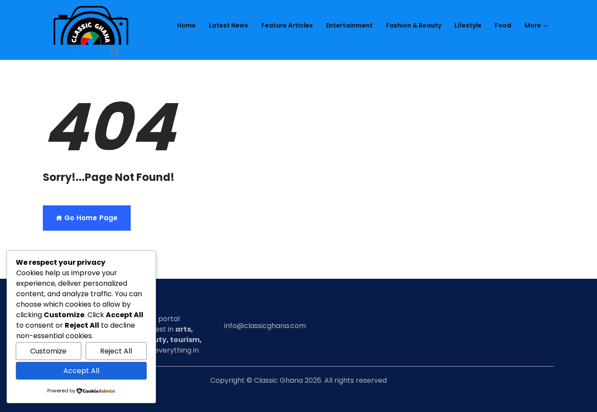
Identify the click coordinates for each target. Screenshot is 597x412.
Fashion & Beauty (413, 25)
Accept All (81, 371)
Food (503, 25)
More (532, 25)
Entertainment (349, 25)
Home (186, 25)
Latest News (228, 25)
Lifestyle (468, 25)
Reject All (116, 351)
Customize (48, 351)
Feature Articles (287, 25)
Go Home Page (90, 217)
